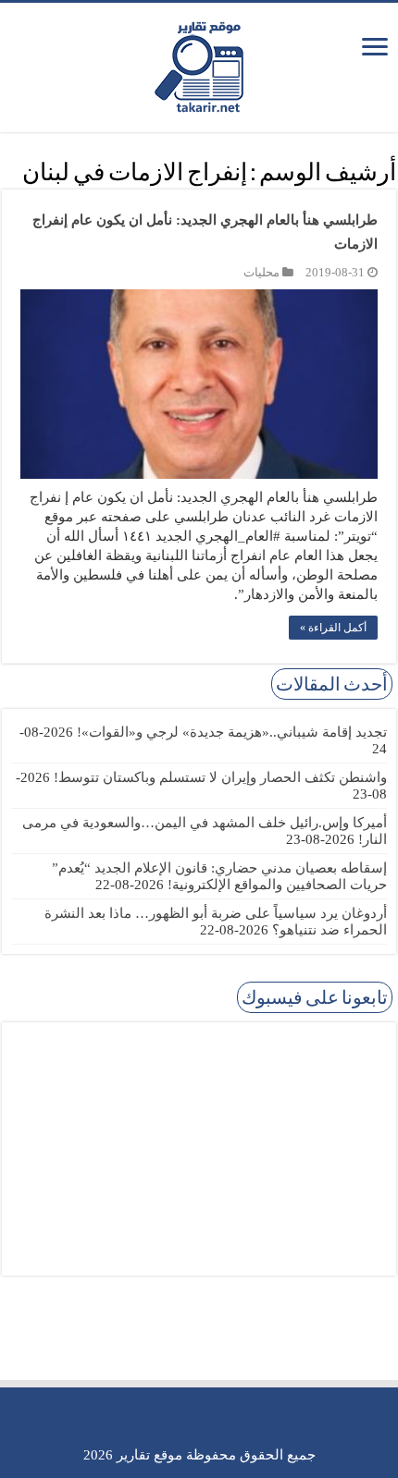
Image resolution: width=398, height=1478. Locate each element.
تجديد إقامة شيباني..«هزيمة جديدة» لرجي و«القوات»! (232, 732)
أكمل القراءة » (333, 627)
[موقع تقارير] (199, 64)
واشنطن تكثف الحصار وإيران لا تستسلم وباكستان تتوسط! (220, 777)
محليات (261, 272)
